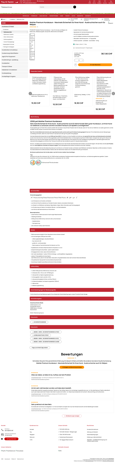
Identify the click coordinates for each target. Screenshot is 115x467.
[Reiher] (91, 12)
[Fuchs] (73, 12)
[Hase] (54, 12)
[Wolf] (66, 12)
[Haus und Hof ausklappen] (48, 16)
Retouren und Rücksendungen (108, 460)
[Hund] (42, 12)
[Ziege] (31, 12)
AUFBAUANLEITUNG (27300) (41, 335)
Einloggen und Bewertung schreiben (72, 367)
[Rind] (18, 12)
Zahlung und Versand (92, 432)
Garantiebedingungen (92, 434)
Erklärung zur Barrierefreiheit (94, 437)
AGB (2, 459)
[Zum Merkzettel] (75, 64)
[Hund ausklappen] (64, 16)
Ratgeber (32, 434)
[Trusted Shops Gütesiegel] (100, 7)
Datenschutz (20, 459)
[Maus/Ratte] (102, 12)
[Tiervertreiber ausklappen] (59, 16)
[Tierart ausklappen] (70, 16)
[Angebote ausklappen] (91, 16)
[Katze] (48, 12)
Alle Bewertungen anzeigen (72, 416)
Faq (31, 432)
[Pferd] (5, 12)
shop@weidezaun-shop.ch (30, 2)
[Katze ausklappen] (76, 16)
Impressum (7, 459)
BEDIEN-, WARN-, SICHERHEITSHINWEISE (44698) (46, 341)
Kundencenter (8, 435)
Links (31, 439)
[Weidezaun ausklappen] (29, 16)
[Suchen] (74, 7)
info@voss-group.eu (37, 313)
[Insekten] (111, 12)
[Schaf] (25, 12)
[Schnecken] (107, 12)
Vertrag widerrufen (11, 439)
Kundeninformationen (92, 429)
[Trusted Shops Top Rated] (96, 7)
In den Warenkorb (95, 64)
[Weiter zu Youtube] (106, 7)
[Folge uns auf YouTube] (2, 439)
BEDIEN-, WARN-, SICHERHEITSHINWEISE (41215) (46, 338)
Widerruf (13, 459)
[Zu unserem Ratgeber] (111, 7)
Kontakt (32, 429)
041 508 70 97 (9, 430)
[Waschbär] (79, 12)
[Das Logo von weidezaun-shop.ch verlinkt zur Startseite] (20, 7)
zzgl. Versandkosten (79, 54)
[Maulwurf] (96, 12)
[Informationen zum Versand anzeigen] (59, 451)
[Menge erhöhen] (82, 60)
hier (86, 294)
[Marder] (85, 12)
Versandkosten (111, 458)
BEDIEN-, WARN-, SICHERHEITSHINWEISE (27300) (46, 332)
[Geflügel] (37, 12)
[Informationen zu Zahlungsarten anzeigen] (12, 451)
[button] (50, 30)
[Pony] (11, 12)
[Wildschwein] (60, 12)
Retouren (32, 437)
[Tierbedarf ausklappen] (38, 16)
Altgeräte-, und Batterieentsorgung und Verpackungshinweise (97, 440)
